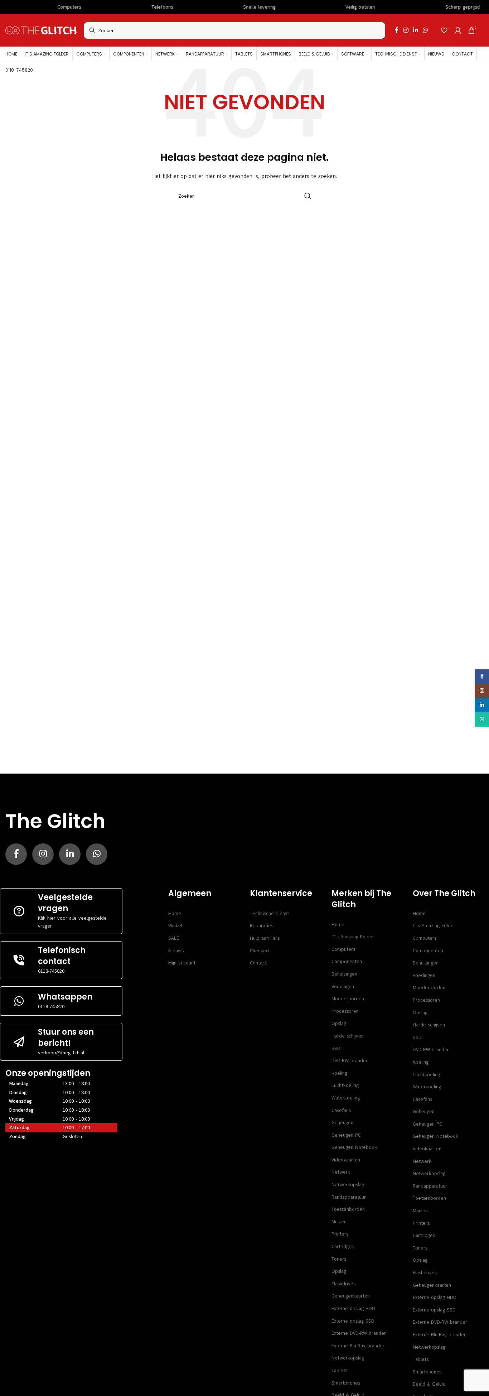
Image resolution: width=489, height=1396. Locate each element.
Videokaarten (345, 1159)
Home (174, 913)
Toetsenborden (348, 1209)
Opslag (338, 1023)
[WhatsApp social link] (425, 30)
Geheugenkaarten (350, 1295)
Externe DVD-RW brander (358, 1333)
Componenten (346, 961)
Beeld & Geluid (429, 1384)
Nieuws (176, 950)
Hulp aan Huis (265, 938)
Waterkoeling (345, 1097)
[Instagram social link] (406, 30)
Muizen (339, 1221)
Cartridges (342, 1246)
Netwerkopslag (347, 1184)
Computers (343, 949)
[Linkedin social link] (415, 30)
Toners (338, 1259)
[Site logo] (41, 30)
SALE (173, 938)
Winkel (175, 925)
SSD (335, 1048)
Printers (339, 1234)
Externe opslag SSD (352, 1321)
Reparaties (261, 925)
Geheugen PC (346, 1135)
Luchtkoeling (345, 1085)
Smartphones (345, 1383)
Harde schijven (347, 1035)
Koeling (339, 1073)
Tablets (339, 1370)
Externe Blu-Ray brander (357, 1345)
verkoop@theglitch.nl (61, 1052)
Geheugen (342, 1122)
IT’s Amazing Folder (352, 936)
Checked (259, 950)
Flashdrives (343, 1283)
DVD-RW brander (349, 1060)
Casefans (341, 1110)
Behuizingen (344, 974)
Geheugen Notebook (354, 1147)
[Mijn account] (458, 30)
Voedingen (342, 986)
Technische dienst (269, 913)
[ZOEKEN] (308, 196)
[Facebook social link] (396, 30)
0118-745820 (51, 971)
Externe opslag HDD (353, 1308)
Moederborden (347, 998)
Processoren (345, 1011)
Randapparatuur (348, 1197)
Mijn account (181, 962)
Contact (258, 962)
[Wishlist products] (444, 30)
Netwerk (340, 1172)
